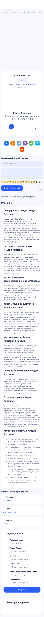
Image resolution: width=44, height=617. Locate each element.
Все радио (22, 590)
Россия (17, 84)
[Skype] (37, 143)
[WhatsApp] (31, 143)
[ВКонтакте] (6, 143)
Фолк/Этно (31, 84)
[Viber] (25, 143)
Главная (5, 12)
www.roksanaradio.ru (10, 512)
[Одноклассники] (12, 143)
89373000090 (8, 501)
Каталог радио (36, 12)
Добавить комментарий (12, 188)
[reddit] (22, 149)
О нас (14, 12)
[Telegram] (18, 143)
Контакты (23, 12)
